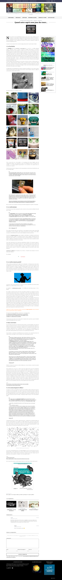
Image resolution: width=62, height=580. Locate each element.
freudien (18, 358)
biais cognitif (8, 494)
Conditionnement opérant (16, 288)
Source (10, 418)
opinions (30, 214)
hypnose (15, 494)
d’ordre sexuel (26, 341)
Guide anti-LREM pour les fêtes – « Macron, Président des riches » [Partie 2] (50, 78)
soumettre (25, 214)
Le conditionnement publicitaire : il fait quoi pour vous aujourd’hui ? (17, 314)
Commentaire (8, 538)
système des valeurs (13, 216)
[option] (11, 506)
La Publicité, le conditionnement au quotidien (13, 316)
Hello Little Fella (18, 174)
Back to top (53, 578)
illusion (18, 494)
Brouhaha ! (48, 76)
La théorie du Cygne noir (10, 457)
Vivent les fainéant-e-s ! (50, 90)
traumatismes (12, 341)
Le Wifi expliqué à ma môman (22, 510)
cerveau (12, 494)
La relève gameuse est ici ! (50, 66)
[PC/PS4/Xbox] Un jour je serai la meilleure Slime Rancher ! (50, 68)
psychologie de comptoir (27, 494)
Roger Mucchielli (28, 213)
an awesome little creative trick (15, 172)
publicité (32, 494)
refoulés (11, 358)
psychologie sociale (27, 218)
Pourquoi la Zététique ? (33, 509)
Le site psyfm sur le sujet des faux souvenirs (13, 385)
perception (32, 219)
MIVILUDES (21, 346)
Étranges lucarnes (23, 20)
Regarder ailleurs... (30, 20)
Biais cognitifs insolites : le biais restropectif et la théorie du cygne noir (17, 458)
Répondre (37, 517)
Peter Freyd (19, 338)
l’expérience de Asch (14, 235)
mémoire (11, 340)
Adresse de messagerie (21, 549)
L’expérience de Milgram (10, 250)
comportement (22, 219)
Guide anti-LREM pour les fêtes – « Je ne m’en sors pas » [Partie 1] (50, 85)
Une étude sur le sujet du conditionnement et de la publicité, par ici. (17, 315)
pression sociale (30, 220)
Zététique (35, 20)
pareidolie (21, 494)
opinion (16, 219)
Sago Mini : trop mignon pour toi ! (49, 74)
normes (13, 215)
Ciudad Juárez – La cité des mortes (11, 510)
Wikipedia (13, 228)
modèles (16, 215)
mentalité (27, 215)
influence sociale (12, 221)
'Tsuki (12, 517)
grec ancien (23, 48)
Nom (7, 549)
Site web (30, 549)
